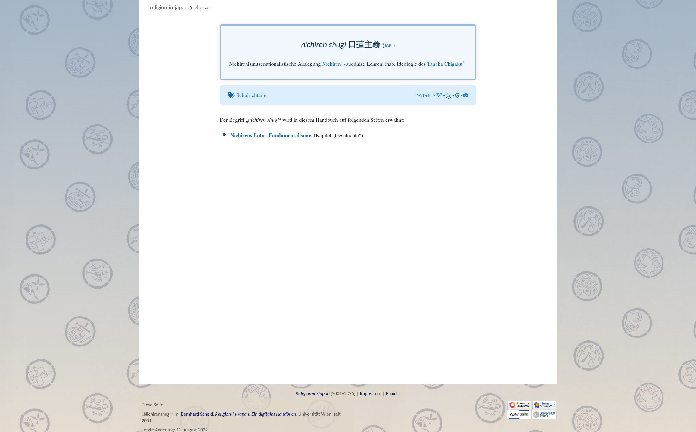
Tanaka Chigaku (444, 63)
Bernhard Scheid (197, 414)
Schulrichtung (251, 95)
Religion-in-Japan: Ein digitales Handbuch (255, 414)
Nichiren (331, 63)
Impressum (370, 394)
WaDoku (425, 95)
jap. (388, 46)
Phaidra (393, 394)
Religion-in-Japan (169, 8)
